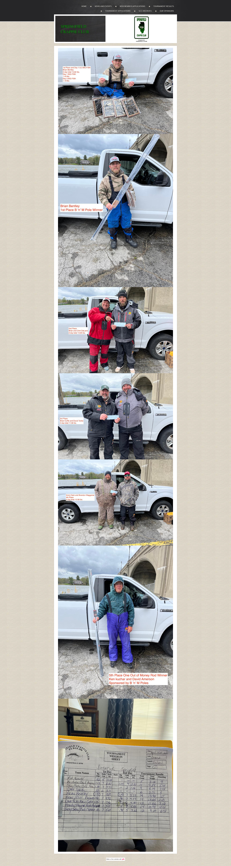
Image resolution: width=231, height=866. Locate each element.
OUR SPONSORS (167, 11)
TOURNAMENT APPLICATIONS (117, 11)
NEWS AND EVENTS (103, 6)
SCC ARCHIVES (145, 11)
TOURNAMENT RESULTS (163, 6)
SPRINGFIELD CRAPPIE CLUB (75, 29)
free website (115, 859)
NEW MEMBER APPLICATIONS (132, 6)
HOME (84, 6)
